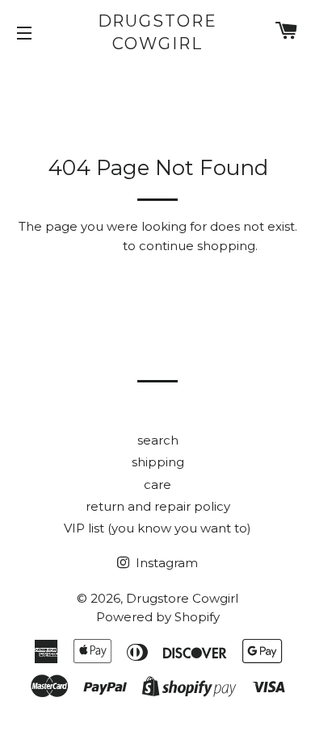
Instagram (165, 562)
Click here (89, 245)
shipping (158, 462)
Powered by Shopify (158, 616)
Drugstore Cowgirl (158, 32)
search (157, 440)
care (157, 484)
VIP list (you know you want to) (157, 528)
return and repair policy (158, 506)
